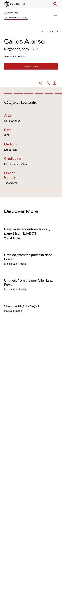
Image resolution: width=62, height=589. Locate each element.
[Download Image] (55, 83)
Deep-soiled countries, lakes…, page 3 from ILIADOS (27, 231)
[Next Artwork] (57, 31)
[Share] (40, 83)
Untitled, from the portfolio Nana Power (28, 256)
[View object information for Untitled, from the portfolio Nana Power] (31, 248)
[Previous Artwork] (43, 31)
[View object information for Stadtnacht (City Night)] (31, 299)
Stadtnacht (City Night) (21, 306)
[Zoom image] (48, 83)
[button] (55, 4)
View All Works (31, 66)
